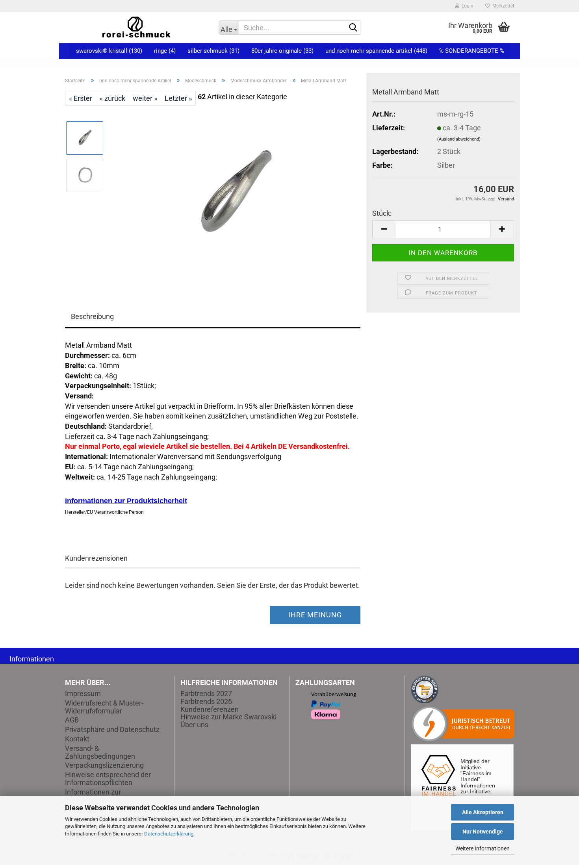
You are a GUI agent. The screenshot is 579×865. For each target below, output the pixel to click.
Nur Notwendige (482, 831)
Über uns (194, 725)
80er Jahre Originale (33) (282, 50)
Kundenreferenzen (209, 709)
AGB (72, 720)
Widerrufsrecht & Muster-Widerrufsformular (104, 707)
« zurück (112, 98)
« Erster (80, 98)
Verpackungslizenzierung (104, 765)
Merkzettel (502, 6)
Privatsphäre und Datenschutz (112, 729)
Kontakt (77, 739)
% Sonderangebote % (471, 50)
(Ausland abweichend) (459, 139)
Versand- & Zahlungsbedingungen (100, 752)
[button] (384, 229)
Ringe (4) (165, 50)
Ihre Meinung (315, 615)
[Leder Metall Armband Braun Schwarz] (235, 193)
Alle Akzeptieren (482, 812)
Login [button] (466, 6)
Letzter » (178, 98)
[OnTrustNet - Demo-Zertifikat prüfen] (424, 689)
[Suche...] (352, 28)
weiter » (145, 98)
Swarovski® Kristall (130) (109, 50)
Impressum (83, 694)
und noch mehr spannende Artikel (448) (376, 50)
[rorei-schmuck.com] (136, 27)
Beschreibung (92, 316)
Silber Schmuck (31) (213, 50)
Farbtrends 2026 (206, 701)
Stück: (382, 213)
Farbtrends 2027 (206, 693)
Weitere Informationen (482, 848)
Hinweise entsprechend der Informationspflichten (108, 779)
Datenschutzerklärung (168, 834)
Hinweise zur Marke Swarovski (228, 717)
